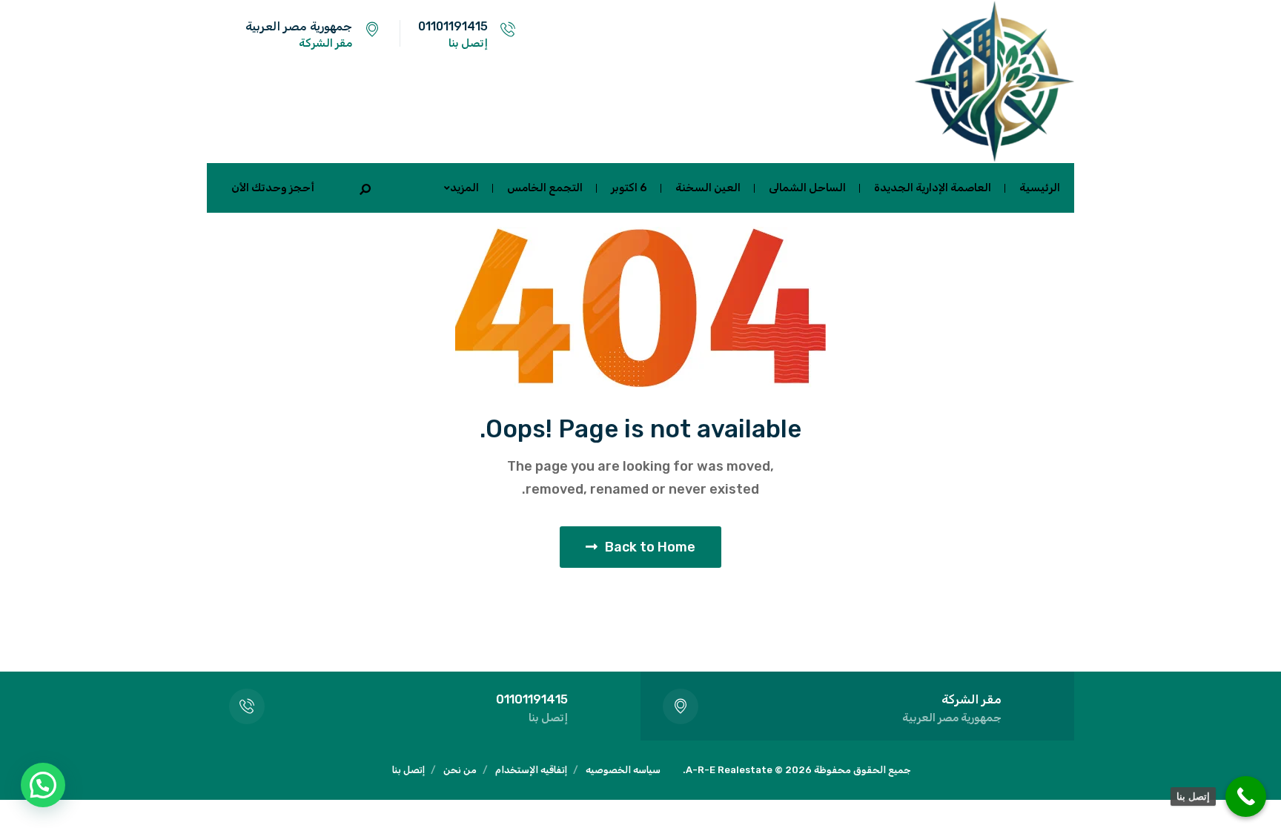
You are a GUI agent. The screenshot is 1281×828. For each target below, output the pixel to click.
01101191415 (453, 26)
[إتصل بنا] (1245, 796)
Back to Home (650, 547)
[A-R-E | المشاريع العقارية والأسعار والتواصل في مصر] (992, 81)
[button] (43, 785)
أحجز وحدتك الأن (272, 187)
